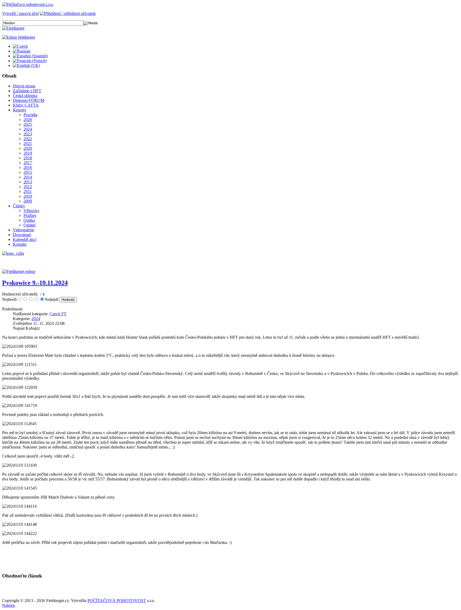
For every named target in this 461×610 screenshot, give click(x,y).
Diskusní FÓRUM (28, 100)
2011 (27, 191)
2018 (27, 158)
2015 (27, 172)
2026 (27, 119)
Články (19, 206)
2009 (27, 201)
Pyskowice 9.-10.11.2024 (35, 282)
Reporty (19, 110)
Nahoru (8, 605)
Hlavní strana (24, 86)
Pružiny (30, 215)
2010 (27, 196)
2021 (27, 143)
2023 (27, 134)
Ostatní (29, 225)
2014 (27, 177)
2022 (27, 138)
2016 (27, 167)
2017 (27, 162)
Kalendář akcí (24, 239)
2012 (27, 186)
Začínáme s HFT (27, 90)
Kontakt (19, 244)
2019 (27, 153)
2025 (27, 124)
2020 (27, 148)
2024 (27, 129)
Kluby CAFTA (26, 105)
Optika (29, 220)
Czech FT (58, 314)
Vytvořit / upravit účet (20, 13)
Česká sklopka (25, 95)
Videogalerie (23, 230)
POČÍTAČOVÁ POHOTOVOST (117, 600)
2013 (27, 182)
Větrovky (31, 210)
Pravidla (30, 114)
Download (22, 234)
